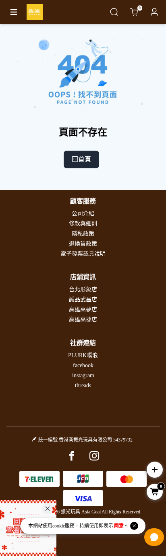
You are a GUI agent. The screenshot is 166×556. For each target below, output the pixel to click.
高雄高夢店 (83, 310)
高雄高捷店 (83, 320)
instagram (83, 375)
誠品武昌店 (83, 299)
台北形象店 (83, 289)
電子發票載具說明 (83, 254)
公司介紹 (83, 214)
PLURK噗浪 (83, 355)
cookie (58, 526)
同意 (119, 526)
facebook (83, 365)
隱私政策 (83, 234)
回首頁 (81, 159)
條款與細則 (83, 224)
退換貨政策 (83, 244)
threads (83, 385)
